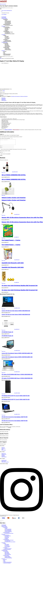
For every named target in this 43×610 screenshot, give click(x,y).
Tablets (6, 528)
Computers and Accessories (15, 96)
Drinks (4, 53)
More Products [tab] (4, 100)
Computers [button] (3, 34)
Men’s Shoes (7, 44)
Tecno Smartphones (8, 22)
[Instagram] (21, 514)
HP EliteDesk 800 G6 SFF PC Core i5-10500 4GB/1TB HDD (16, 395)
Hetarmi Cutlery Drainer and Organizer (14, 197)
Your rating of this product (4, 138)
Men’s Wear (7, 551)
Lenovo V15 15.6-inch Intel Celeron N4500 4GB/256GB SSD (16, 310)
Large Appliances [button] (6, 31)
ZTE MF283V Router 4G (7, 332)
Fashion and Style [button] (4, 42)
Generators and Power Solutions (9, 33)
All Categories (4, 16)
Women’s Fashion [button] (6, 47)
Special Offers (4, 17)
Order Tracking (4, 456)
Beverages (4, 51)
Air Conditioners (7, 540)
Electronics (3, 534)
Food (4, 52)
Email (1, 147)
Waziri (4, 90)
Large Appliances (6, 539)
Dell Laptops (7, 36)
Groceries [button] (3, 50)
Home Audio (6, 29)
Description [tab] (3, 97)
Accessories (5, 547)
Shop (1, 58)
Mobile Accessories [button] (6, 24)
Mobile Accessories (6, 532)
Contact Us (3, 448)
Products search (2, 7)
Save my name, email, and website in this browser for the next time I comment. (13, 149)
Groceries (3, 558)
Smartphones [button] (5, 19)
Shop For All (4, 453)
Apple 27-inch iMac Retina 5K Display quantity (7, 93)
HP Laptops (7, 545)
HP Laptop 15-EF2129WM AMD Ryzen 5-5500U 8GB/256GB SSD (17, 374)
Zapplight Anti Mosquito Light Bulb (13, 263)
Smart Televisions (7, 27)
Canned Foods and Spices (7, 562)
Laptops (4, 543)
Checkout (3, 455)
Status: (1, 92)
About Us (3, 447)
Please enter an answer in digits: (5, 150)
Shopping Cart (4, 454)
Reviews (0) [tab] (3, 99)
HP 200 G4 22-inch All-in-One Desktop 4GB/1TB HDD (14, 417)
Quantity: (16, 93)
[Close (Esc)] (0, 520)
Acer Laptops (7, 38)
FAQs (2, 449)
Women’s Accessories (8, 49)
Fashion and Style (4, 550)
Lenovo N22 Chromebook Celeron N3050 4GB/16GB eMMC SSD (17, 353)
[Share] (1, 520)
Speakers (6, 30)
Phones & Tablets (4, 526)
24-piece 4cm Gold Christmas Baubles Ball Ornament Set (19, 285)
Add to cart (1, 95)
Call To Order (4, 10)
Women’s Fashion (6, 555)
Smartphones (5, 527)
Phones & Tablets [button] (4, 18)
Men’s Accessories (7, 46)
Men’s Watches (7, 45)
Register (5, 14)
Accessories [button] (5, 39)
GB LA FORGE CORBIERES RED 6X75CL (14, 175)
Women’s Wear (7, 556)
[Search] (0, 8)
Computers (3, 542)
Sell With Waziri (4, 460)
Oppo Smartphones (8, 529)
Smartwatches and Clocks (9, 25)
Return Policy (4, 461)
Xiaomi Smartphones (8, 23)
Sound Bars (6, 28)
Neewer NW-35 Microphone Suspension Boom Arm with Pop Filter (22, 217)
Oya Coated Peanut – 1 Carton (11, 240)
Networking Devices (8, 40)
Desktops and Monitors (7, 41)
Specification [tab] (4, 98)
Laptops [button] (4, 35)
